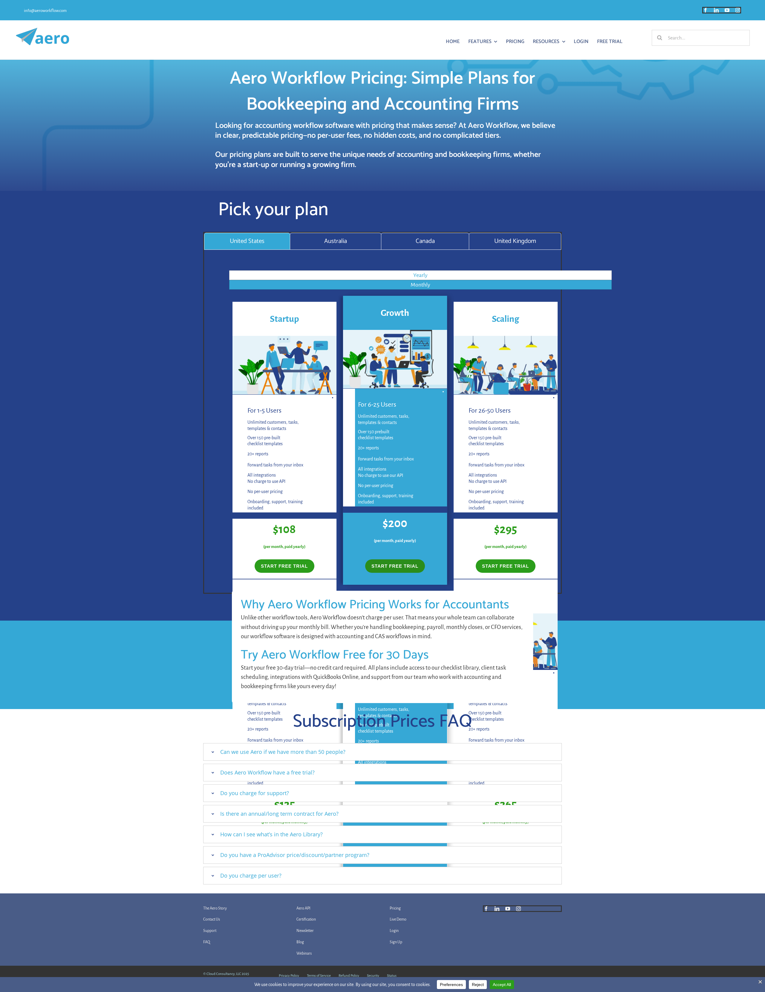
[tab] (247, 241)
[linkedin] (716, 10)
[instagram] (737, 10)
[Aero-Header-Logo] (42, 30)
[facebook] (705, 10)
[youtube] (727, 10)
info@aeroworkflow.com (45, 10)
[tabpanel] (382, 427)
